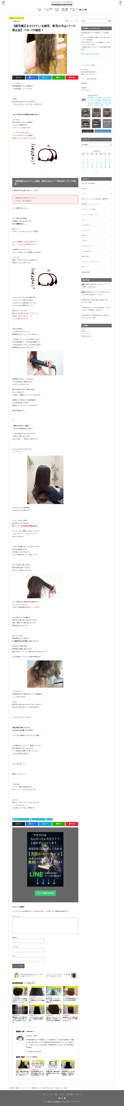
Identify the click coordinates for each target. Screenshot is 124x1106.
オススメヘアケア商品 (89, 209)
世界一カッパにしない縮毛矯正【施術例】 (95, 199)
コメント (16, 916)
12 (92, 162)
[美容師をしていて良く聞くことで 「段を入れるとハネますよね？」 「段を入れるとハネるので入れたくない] (85, 112)
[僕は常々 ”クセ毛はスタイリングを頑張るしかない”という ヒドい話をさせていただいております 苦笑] (96, 112)
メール (15, 947)
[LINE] (86, 10)
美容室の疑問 (86, 272)
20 (96, 164)
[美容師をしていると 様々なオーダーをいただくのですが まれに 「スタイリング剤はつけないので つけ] (107, 123)
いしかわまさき (86, 251)
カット (84, 193)
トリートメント (86, 230)
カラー (84, 220)
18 (88, 164)
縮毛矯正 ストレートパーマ (16, 18)
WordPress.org (86, 336)
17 (83, 164)
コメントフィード (86, 333)
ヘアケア (49, 819)
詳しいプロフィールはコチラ (90, 54)
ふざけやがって (86, 225)
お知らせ (84, 188)
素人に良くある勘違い (89, 183)
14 (101, 162)
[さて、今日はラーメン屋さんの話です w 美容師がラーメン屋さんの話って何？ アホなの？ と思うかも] (96, 123)
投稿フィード (85, 331)
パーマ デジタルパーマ (38, 819)
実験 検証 (85, 256)
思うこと (84, 267)
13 (96, 162)
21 (101, 164)
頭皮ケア (84, 235)
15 (105, 162)
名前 (14, 937)
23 (109, 164)
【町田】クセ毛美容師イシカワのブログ (58, 1101)
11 (88, 162)
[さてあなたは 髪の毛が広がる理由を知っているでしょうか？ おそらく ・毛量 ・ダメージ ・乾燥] (85, 123)
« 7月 (95, 172)
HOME (12, 1088)
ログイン (84, 328)
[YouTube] (80, 10)
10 (83, 162)
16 (109, 162)
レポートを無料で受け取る (45, 893)
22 (105, 164)
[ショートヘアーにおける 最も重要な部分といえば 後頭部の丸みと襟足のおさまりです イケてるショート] (107, 112)
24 (83, 167)
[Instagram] (83, 10)
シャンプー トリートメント (91, 261)
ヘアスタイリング (87, 246)
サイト (14, 956)
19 (92, 164)
